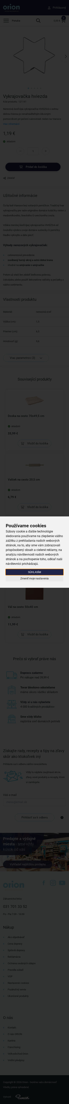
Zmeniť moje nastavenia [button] (34, 578)
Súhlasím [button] (34, 571)
